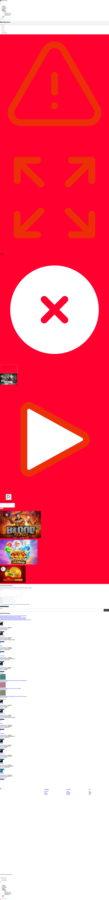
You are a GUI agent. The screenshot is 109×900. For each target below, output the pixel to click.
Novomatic (68, 792)
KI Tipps (3, 886)
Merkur (67, 791)
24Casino (1, 625)
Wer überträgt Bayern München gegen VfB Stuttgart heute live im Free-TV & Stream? (15, 619)
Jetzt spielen (2, 631)
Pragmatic (68, 794)
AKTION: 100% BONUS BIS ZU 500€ (7, 252)
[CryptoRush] (1, 654)
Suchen (1, 608)
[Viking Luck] (1, 634)
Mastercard (46, 791)
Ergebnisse (4, 11)
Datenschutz (4, 879)
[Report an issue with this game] (54, 142)
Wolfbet (1, 665)
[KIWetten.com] (1, 2)
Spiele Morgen (7, 15)
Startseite (4, 885)
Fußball (90, 792)
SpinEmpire (2, 773)
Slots (3, 17)
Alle (89, 791)
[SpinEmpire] (1, 772)
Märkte (3, 9)
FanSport (1, 763)
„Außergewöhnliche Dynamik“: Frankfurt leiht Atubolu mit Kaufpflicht (13, 618)
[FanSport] (1, 762)
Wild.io (1, 645)
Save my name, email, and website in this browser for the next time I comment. (15, 604)
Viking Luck (2, 635)
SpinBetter (2, 753)
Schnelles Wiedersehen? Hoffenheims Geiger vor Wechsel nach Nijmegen (13, 617)
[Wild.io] (1, 644)
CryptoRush (2, 655)
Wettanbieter (4, 8)
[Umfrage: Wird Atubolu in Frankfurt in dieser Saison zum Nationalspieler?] (3, 679)
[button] (8, 379)
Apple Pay (46, 793)
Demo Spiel (2, 538)
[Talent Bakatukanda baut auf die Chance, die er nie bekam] (3, 687)
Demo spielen (8, 499)
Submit (1, 508)
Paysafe (45, 794)
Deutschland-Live (8, 13)
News (3, 16)
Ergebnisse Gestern (8, 14)
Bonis (5, 10)
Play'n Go (68, 793)
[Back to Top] (0, 899)
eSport (90, 793)
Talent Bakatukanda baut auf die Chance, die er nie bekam (10, 616)
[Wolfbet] (1, 664)
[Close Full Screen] (54, 363)
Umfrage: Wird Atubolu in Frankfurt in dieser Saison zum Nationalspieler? (13, 615)
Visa (45, 792)
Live (5, 12)
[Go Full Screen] (54, 251)
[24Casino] (1, 624)
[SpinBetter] (1, 752)
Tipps (90, 794)
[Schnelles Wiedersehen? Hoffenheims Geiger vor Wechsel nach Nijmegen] (3, 695)
